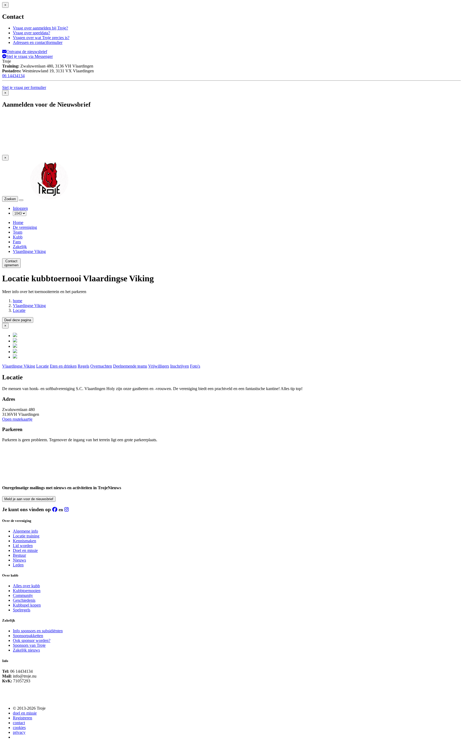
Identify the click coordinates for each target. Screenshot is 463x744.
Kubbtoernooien (26, 590)
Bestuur (19, 555)
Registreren (22, 718)
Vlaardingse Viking (29, 251)
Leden (18, 565)
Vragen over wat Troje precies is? (41, 37)
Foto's (195, 366)
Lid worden (23, 545)
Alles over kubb (26, 586)
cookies (19, 727)
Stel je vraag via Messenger (29, 56)
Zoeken (10, 199)
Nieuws (19, 560)
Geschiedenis (24, 600)
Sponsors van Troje (29, 645)
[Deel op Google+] (15, 346)
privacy (19, 732)
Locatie (19, 310)
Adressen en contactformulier (37, 42)
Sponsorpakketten (28, 635)
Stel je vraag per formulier (24, 87)
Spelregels (21, 610)
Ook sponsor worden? (31, 640)
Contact (11, 263)
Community (23, 595)
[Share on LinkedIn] (15, 351)
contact (19, 722)
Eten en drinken (63, 366)
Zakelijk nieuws (26, 650)
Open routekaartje (17, 419)
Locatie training (26, 536)
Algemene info (25, 531)
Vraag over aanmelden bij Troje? (40, 28)
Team (17, 232)
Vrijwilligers (158, 366)
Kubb (18, 237)
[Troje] (49, 198)
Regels (83, 366)
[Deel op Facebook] (15, 335)
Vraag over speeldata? (31, 33)
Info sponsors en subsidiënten (38, 631)
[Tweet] (15, 341)
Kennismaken (24, 541)
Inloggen (20, 208)
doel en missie (25, 713)
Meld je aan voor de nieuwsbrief (28, 499)
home (17, 300)
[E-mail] (15, 357)
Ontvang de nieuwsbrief (26, 51)
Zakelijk (20, 246)
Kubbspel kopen (27, 605)
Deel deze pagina (17, 320)
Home (18, 222)
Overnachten (101, 366)
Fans (17, 242)
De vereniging (25, 227)
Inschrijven (179, 366)
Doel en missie (25, 550)
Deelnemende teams (130, 366)
